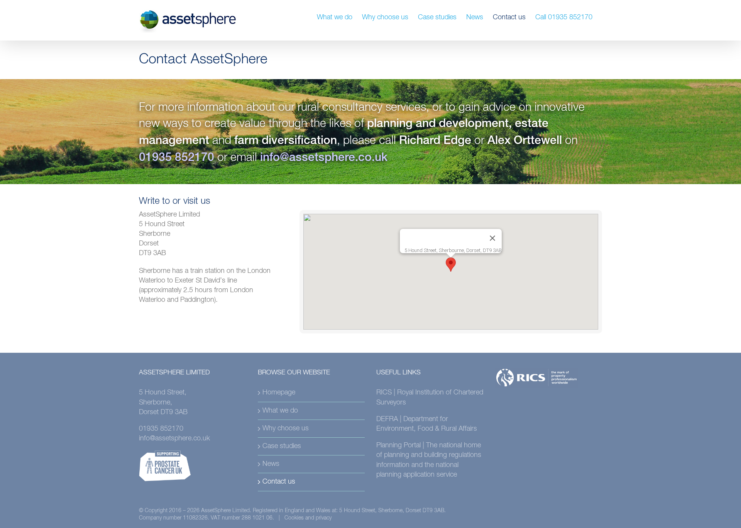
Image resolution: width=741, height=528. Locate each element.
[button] (451, 264)
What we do (280, 410)
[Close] (492, 238)
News (270, 463)
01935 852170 (176, 158)
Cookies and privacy (308, 518)
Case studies (281, 446)
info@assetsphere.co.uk (323, 158)
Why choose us (285, 428)
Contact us (278, 481)
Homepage (278, 392)
